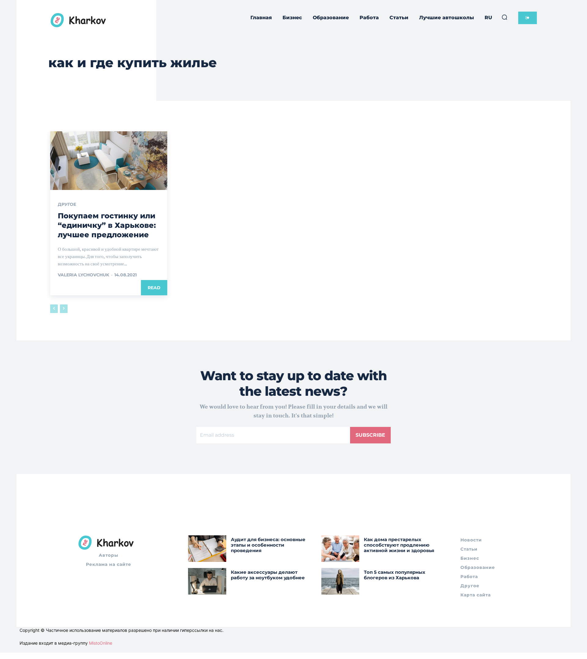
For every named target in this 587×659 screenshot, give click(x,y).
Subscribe (370, 435)
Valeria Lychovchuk (83, 275)
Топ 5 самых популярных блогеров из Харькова (394, 575)
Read (154, 287)
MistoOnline (100, 643)
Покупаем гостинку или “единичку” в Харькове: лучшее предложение (107, 225)
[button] (504, 17)
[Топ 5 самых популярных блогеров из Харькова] (340, 581)
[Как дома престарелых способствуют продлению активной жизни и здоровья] (340, 548)
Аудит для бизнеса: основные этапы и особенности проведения (268, 545)
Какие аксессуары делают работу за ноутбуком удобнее (268, 575)
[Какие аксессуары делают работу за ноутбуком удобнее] (207, 581)
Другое (67, 204)
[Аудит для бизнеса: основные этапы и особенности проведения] (207, 548)
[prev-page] (54, 308)
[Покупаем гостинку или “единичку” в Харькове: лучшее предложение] (108, 160)
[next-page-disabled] (64, 308)
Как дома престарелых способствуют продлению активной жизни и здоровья (399, 545)
